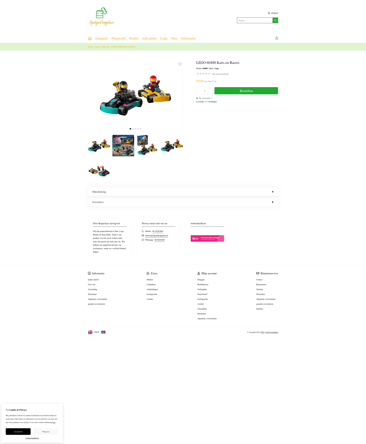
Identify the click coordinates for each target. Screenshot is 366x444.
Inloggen (201, 279)
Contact (259, 279)
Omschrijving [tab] (99, 191)
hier (53, 422)
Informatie (188, 38)
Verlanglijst (202, 289)
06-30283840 (157, 231)
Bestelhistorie (202, 284)
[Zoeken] (275, 20)
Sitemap (259, 289)
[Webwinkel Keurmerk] (207, 246)
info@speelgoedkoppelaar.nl (156, 235)
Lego (163, 38)
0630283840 (160, 239)
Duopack (101, 38)
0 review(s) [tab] (98, 202)
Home (90, 46)
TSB (262, 332)
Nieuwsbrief (202, 294)
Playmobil (118, 38)
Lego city (105, 46)
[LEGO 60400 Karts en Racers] (135, 130)
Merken (150, 279)
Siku (174, 38)
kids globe (149, 38)
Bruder (134, 38)
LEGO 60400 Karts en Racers (124, 46)
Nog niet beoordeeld (220, 74)
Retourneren (261, 284)
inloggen (274, 12)
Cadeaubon (151, 284)
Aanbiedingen (152, 289)
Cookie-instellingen (271, 332)
